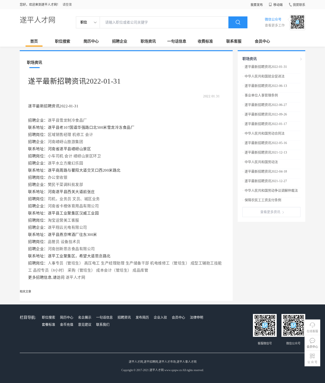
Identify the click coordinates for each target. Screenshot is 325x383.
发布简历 (142, 317)
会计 (89, 135)
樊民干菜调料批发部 (65, 185)
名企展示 (84, 317)
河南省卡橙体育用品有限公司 (73, 206)
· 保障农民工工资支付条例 (261, 200)
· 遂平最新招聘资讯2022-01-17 (264, 124)
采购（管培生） (81, 270)
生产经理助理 (112, 263)
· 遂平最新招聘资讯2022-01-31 (264, 67)
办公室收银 (58, 177)
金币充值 (66, 324)
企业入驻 (160, 317)
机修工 (78, 135)
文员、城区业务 (86, 199)
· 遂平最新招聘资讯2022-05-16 (264, 143)
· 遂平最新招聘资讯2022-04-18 (264, 171)
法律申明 (196, 317)
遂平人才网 (37, 20)
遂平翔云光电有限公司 (67, 227)
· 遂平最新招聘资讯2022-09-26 (264, 114)
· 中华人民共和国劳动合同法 (263, 133)
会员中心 (262, 41)
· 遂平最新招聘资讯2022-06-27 (264, 105)
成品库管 (140, 270)
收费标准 (205, 41)
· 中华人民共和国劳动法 (260, 162)
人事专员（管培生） (65, 263)
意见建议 (84, 324)
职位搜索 (62, 41)
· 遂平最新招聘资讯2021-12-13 (264, 152)
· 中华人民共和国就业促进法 (263, 76)
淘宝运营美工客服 (63, 220)
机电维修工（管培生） (169, 263)
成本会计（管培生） (114, 270)
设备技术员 (70, 242)
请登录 (67, 4)
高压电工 (92, 263)
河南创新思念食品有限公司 (71, 249)
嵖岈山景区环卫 (87, 156)
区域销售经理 (59, 135)
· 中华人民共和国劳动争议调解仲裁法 (270, 190)
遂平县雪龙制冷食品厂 (67, 120)
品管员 (54, 242)
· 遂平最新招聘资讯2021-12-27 (264, 181)
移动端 (278, 4)
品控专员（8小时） (50, 270)
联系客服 (233, 41)
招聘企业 (119, 41)
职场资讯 (148, 41)
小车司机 (56, 156)
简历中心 (91, 41)
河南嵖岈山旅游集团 (65, 142)
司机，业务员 (59, 199)
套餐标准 (48, 324)
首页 (34, 41)
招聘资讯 (124, 317)
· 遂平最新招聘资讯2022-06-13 (264, 86)
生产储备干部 (137, 263)
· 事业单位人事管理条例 (260, 95)
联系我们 (102, 324)
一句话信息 (176, 41)
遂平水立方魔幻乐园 (65, 163)
